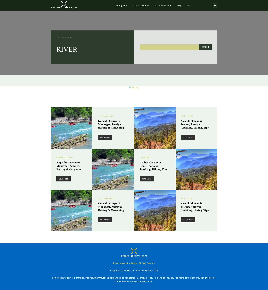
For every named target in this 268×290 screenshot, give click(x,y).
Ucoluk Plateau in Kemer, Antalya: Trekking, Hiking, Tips (195, 124)
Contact (151, 263)
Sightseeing (187, 116)
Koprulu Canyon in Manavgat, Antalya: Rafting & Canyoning (111, 124)
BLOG (142, 263)
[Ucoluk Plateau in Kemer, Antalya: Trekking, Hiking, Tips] (155, 128)
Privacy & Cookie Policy (125, 263)
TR (156, 270)
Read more (105, 137)
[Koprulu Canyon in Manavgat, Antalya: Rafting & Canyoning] (71, 128)
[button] (215, 5)
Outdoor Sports (106, 116)
